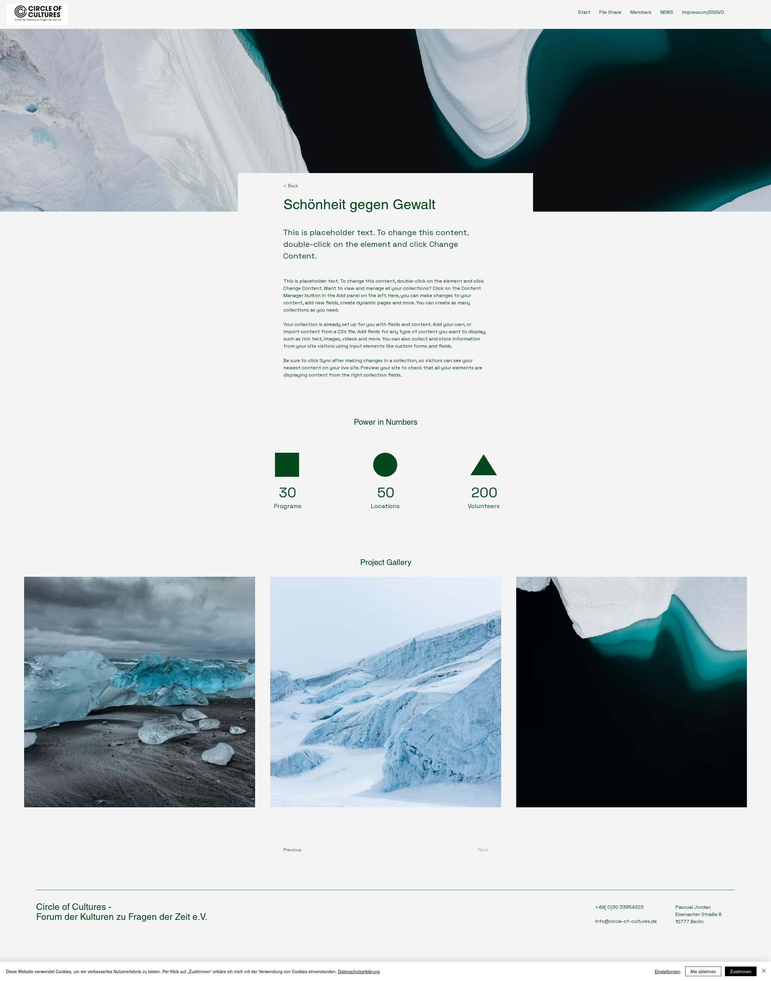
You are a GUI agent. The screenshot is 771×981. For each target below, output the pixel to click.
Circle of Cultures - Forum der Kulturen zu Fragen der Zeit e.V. (121, 912)
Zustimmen (740, 971)
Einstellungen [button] (667, 971)
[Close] (763, 971)
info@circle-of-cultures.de (626, 921)
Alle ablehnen (703, 971)
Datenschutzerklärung (359, 971)
